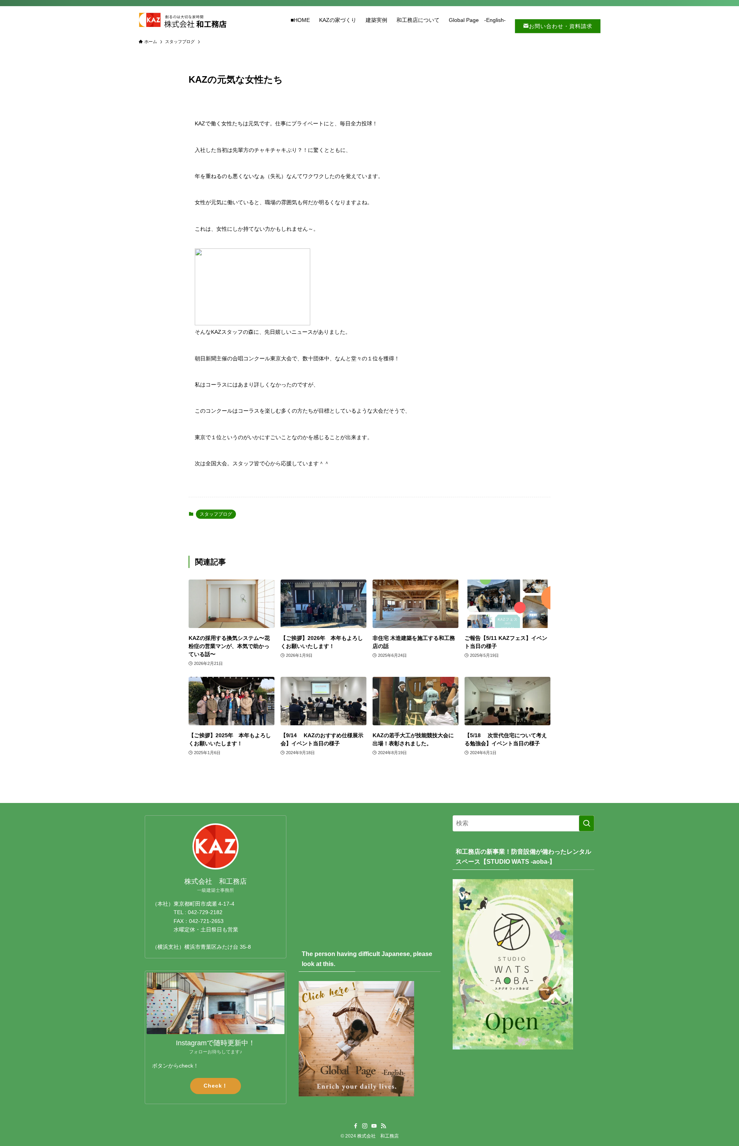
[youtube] (374, 1126)
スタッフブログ (216, 514)
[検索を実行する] (586, 823)
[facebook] (355, 1126)
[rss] (383, 1126)
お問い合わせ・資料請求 (560, 26)
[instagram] (364, 1126)
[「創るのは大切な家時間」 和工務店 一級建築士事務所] (182, 20)
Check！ (216, 1086)
